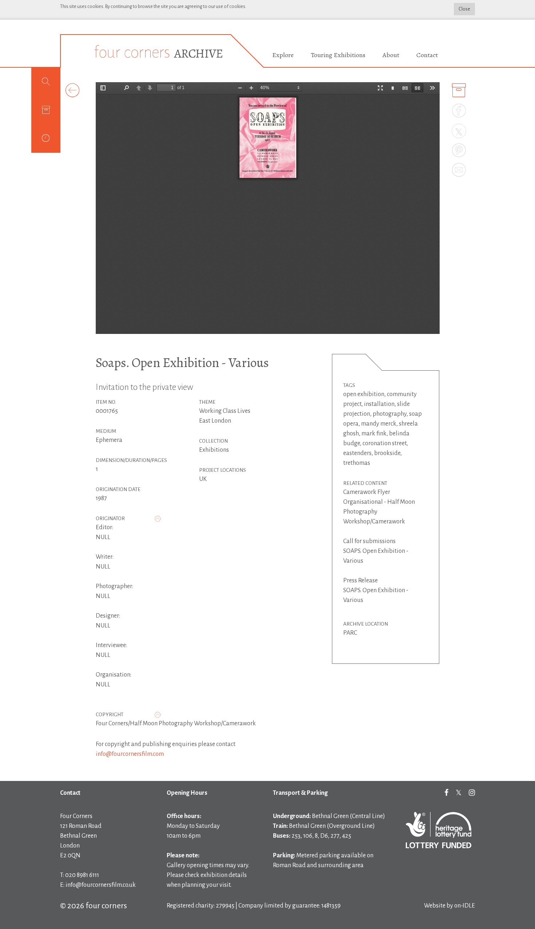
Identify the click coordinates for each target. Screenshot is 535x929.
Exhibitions (214, 450)
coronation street (384, 443)
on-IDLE (464, 905)
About (391, 55)
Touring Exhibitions (338, 55)
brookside (387, 453)
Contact (427, 55)
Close (464, 9)
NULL (103, 537)
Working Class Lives (224, 411)
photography (390, 414)
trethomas (356, 463)
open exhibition (363, 394)
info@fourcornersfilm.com (130, 754)
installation (379, 404)
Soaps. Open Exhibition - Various (182, 362)
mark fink (374, 433)
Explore (283, 55)
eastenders (357, 453)
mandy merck (378, 423)
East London (215, 421)
